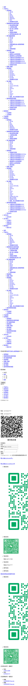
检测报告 (6, 118)
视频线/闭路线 (13, 32)
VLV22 (11, 93)
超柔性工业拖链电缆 (15, 54)
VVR (11, 95)
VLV (11, 92)
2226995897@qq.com (9, 681)
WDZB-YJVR (13, 199)
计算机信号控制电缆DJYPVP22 (18, 63)
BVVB (11, 16)
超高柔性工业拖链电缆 (16, 55)
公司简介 (9, 220)
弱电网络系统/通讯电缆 (13, 23)
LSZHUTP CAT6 (14, 196)
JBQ (11, 47)
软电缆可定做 (13, 64)
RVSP (11, 42)
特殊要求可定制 (14, 21)
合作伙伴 (6, 215)
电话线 (11, 30)
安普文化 (9, 222)
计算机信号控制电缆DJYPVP (17, 61)
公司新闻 (9, 114)
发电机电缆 (13, 109)
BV (10, 13)
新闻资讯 (6, 111)
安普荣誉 (9, 224)
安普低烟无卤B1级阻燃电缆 (17, 44)
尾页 (5, 379)
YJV (11, 82)
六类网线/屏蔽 (13, 27)
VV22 (11, 91)
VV (10, 89)
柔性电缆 (12, 52)
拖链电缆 (9, 50)
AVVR (11, 12)
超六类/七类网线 (14, 28)
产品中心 (6, 8)
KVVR (11, 76)
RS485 (11, 45)
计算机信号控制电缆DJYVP (17, 59)
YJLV (11, 87)
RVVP (11, 41)
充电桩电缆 (13, 48)
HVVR (11, 37)
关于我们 (6, 218)
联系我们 (6, 225)
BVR (11, 14)
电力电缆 (9, 81)
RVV (11, 40)
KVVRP (12, 77)
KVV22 (11, 71)
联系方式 (9, 227)
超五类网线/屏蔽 (14, 25)
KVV (11, 69)
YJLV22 (12, 88)
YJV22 (11, 84)
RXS (11, 20)
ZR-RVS (12, 17)
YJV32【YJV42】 (14, 85)
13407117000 (7, 670)
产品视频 (6, 116)
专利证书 (9, 213)
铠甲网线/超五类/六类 (15, 34)
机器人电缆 (10, 66)
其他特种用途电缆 (11, 98)
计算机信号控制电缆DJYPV (17, 57)
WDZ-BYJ (12, 18)
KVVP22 (12, 73)
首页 (5, 7)
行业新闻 (9, 112)
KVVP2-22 (12, 75)
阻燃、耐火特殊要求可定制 (17, 96)
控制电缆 (9, 68)
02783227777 (7, 673)
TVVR (11, 38)
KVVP (11, 72)
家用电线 (9, 10)
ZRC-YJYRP (13, 197)
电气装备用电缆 (11, 35)
